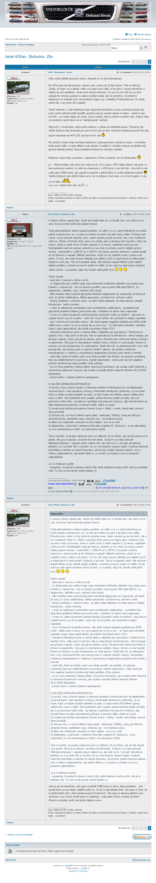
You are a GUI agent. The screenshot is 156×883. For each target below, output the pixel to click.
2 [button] (141, 61)
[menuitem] (129, 34)
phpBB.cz (85, 868)
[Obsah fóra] (78, 24)
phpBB (68, 866)
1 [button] (137, 61)
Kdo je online (13, 845)
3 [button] (145, 61)
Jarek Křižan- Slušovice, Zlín (29, 56)
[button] (133, 62)
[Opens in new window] (94, 480)
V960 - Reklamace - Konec (60, 72)
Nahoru (10, 207)
